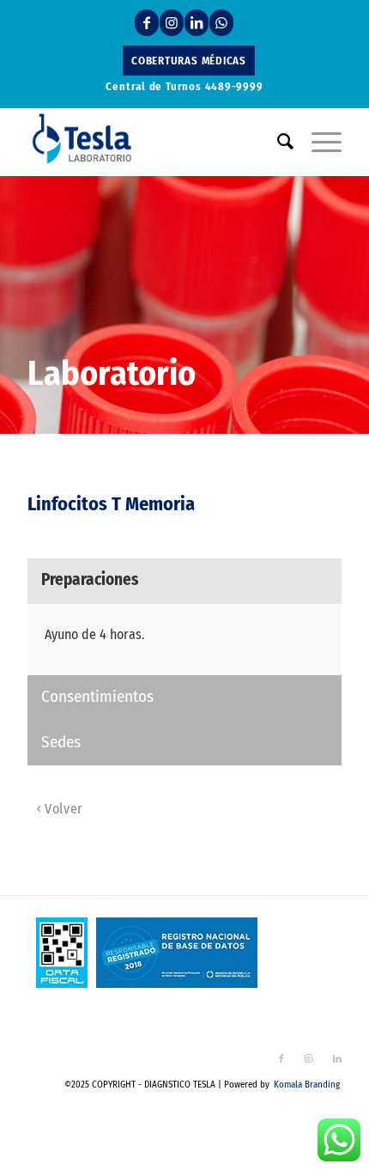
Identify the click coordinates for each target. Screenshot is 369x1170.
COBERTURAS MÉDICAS (188, 60)
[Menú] (318, 142)
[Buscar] (277, 142)
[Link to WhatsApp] (221, 22)
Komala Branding (307, 1084)
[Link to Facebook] (147, 22)
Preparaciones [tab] (89, 579)
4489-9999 (234, 86)
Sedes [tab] (61, 742)
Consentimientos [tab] (97, 696)
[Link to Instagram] (172, 22)
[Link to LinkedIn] (196, 22)
